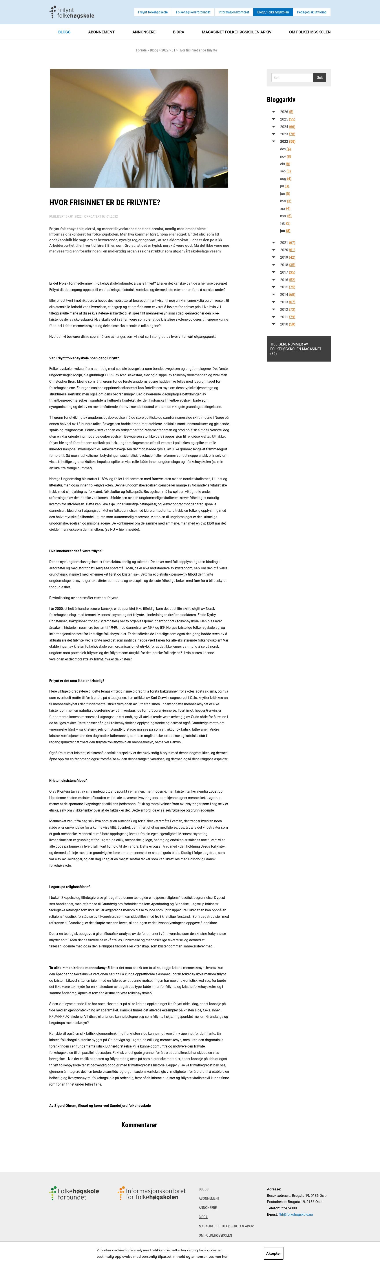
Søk (320, 77)
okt (285, 163)
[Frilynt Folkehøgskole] (71, 11)
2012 (287, 309)
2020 (287, 249)
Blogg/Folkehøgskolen (273, 12)
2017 (287, 272)
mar (286, 215)
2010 (287, 324)
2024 (287, 126)
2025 (287, 119)
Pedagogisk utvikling (312, 12)
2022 (164, 50)
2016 (287, 279)
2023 (287, 134)
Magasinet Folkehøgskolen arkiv (237, 32)
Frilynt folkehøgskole (153, 12)
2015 (287, 287)
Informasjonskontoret (234, 12)
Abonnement (101, 32)
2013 (287, 302)
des (285, 148)
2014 (287, 294)
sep (285, 171)
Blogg (154, 50)
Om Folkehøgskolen (310, 32)
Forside (141, 50)
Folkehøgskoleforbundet (193, 12)
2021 (287, 242)
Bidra (178, 32)
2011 (287, 316)
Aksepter (273, 1253)
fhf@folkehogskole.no (296, 1214)
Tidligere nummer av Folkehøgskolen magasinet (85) (295, 348)
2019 (287, 257)
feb (285, 223)
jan (285, 230)
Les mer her (218, 1256)
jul (284, 186)
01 (173, 50)
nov (285, 156)
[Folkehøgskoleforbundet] (74, 1218)
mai (285, 201)
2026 (286, 111)
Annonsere (143, 32)
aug (285, 178)
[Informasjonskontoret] (151, 1218)
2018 (287, 264)
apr (285, 208)
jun (285, 193)
